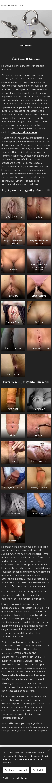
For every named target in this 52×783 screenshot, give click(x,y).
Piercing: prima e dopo (24, 132)
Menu (48, 5)
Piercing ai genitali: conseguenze (29, 586)
